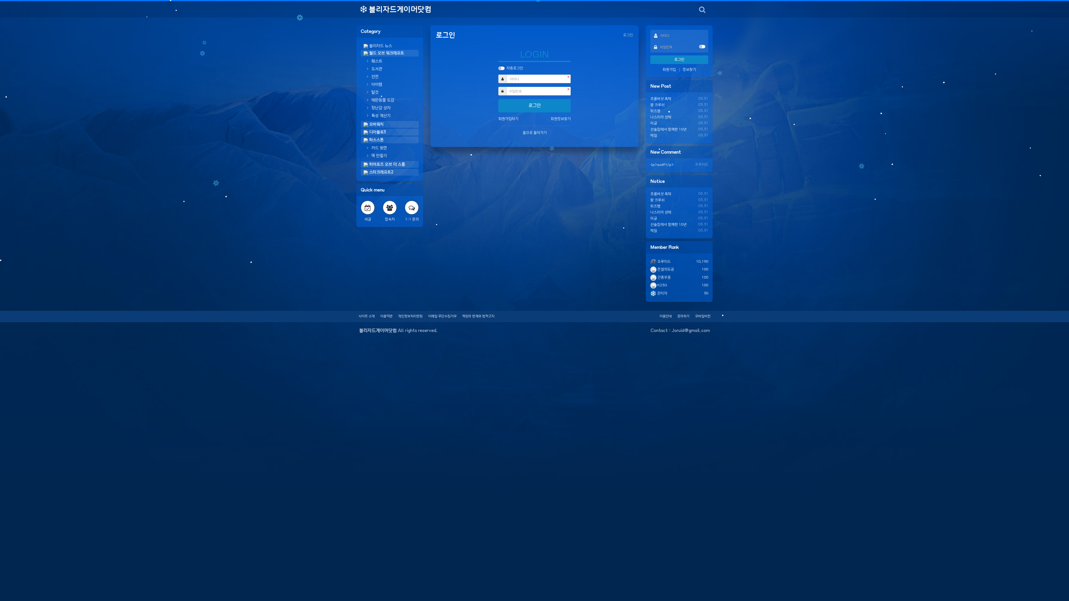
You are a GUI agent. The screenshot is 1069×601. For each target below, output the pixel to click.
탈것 (374, 92)
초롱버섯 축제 (660, 99)
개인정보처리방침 (410, 316)
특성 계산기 (380, 116)
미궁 (653, 123)
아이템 (376, 85)
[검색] (702, 9)
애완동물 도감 (382, 100)
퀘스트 (376, 61)
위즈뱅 (655, 111)
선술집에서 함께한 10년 (668, 129)
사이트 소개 (367, 316)
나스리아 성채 (660, 117)
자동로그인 (514, 68)
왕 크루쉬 (657, 105)
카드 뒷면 (378, 148)
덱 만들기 (378, 156)
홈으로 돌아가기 (535, 133)
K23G (661, 285)
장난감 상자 (380, 108)
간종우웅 (663, 277)
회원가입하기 (508, 119)
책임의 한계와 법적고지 (478, 316)
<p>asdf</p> (662, 165)
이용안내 (665, 316)
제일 (653, 135)
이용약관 (386, 316)
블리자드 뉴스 (380, 46)
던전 (374, 77)
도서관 (376, 69)
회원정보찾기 (561, 119)
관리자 (661, 293)
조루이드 (663, 261)
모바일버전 (702, 316)
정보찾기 (689, 70)
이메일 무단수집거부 (442, 316)
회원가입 (669, 70)
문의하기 (683, 316)
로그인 (679, 59)
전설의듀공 (665, 269)
